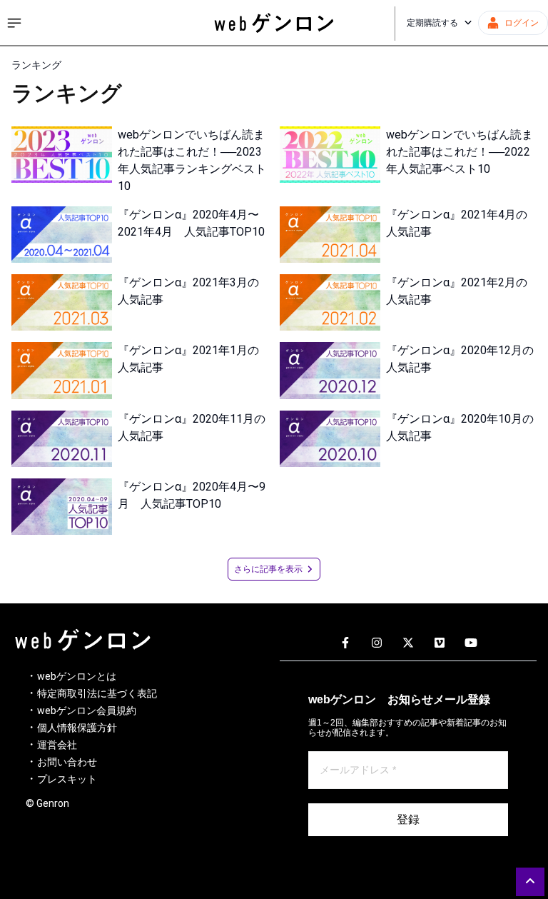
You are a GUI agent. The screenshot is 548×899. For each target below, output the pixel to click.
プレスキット (67, 779)
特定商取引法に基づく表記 (97, 693)
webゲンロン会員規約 (86, 710)
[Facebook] (345, 643)
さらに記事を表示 (268, 569)
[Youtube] (471, 643)
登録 (408, 819)
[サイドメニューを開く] (14, 23)
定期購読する (432, 23)
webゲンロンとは (76, 676)
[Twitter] (408, 643)
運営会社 (57, 744)
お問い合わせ (67, 762)
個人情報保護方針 (77, 727)
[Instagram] (376, 643)
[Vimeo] (439, 643)
